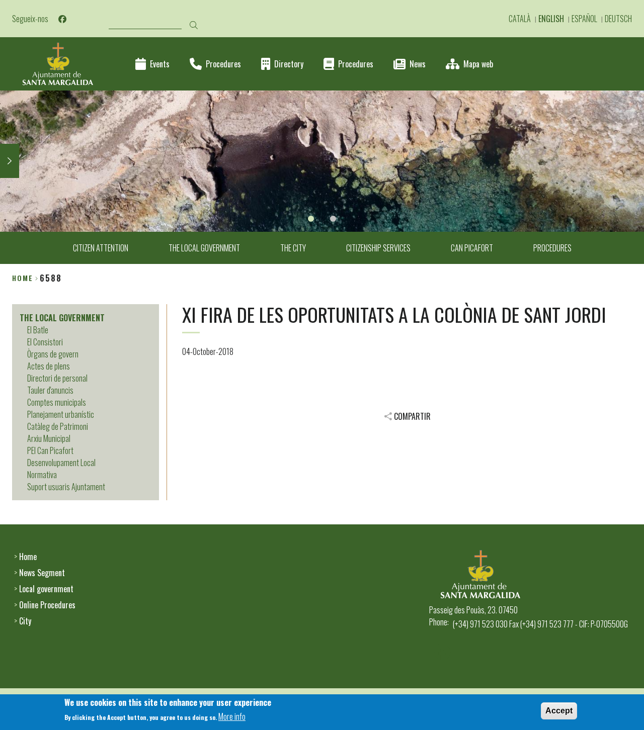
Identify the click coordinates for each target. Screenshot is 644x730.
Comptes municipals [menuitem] (56, 402)
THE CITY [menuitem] (293, 248)
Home (22, 277)
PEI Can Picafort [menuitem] (50, 450)
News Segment (42, 573)
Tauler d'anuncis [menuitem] (50, 390)
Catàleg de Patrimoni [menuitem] (57, 426)
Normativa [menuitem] (42, 475)
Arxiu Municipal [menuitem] (48, 438)
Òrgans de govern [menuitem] (52, 354)
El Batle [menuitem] (37, 330)
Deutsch (618, 19)
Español (584, 19)
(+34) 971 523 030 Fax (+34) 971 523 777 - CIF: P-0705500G (540, 624)
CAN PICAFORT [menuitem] (472, 248)
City (25, 621)
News (418, 64)
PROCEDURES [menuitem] (552, 248)
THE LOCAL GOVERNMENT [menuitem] (204, 248)
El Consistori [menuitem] (45, 342)
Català (520, 19)
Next (9, 161)
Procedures (223, 64)
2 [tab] (333, 219)
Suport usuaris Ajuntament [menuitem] (66, 487)
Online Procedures (47, 605)
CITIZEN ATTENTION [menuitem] (100, 248)
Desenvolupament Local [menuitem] (61, 463)
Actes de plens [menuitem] (48, 366)
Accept (559, 710)
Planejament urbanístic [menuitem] (60, 414)
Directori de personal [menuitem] (57, 378)
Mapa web (478, 64)
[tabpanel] (322, 161)
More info (232, 716)
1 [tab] (311, 219)
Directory (288, 64)
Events (160, 64)
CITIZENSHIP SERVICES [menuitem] (378, 248)
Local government (46, 589)
